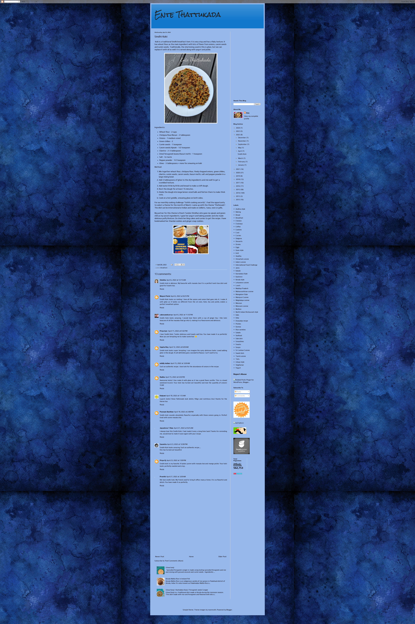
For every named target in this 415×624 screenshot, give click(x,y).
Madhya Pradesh (242, 288)
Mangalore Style (242, 294)
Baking (238, 212)
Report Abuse (240, 374)
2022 (238, 135)
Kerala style (240, 280)
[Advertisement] (191, 537)
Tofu (237, 359)
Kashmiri (239, 277)
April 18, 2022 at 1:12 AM (176, 396)
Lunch (238, 285)
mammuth (212, 610)
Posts (238, 392)
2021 (238, 169)
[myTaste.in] (238, 423)
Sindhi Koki (242, 154)
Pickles (238, 324)
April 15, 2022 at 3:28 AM (180, 363)
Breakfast (163, 268)
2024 (238, 128)
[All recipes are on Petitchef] (239, 433)
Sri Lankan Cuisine (243, 350)
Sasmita (163, 444)
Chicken (239, 221)
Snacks (238, 344)
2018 (238, 179)
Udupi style (240, 362)
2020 (238, 173)
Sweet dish (240, 353)
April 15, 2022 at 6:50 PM (175, 377)
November (242, 141)
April (240, 151)
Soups (238, 347)
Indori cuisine (241, 262)
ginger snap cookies (194, 221)
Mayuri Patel (165, 296)
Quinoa (238, 327)
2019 (238, 176)
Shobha (163, 280)
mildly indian (165, 363)
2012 (238, 200)
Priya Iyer (164, 331)
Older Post (222, 557)
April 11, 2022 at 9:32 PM (177, 331)
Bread (238, 215)
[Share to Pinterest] (184, 265)
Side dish (239, 338)
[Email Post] (171, 264)
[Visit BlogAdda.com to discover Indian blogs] (237, 474)
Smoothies (240, 341)
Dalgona (239, 238)
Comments (240, 396)
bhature (170, 218)
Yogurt (238, 368)
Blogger (229, 610)
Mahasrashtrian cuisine (244, 291)
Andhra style (240, 209)
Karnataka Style (241, 274)
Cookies (239, 230)
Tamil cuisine (241, 356)
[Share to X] (180, 265)
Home (191, 557)
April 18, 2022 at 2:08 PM (183, 412)
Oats (237, 315)
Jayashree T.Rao (166, 428)
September (242, 144)
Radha (162, 377)
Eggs (237, 247)
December (242, 138)
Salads (238, 333)
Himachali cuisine (242, 259)
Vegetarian (240, 365)
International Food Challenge (246, 265)
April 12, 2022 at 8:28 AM (178, 347)
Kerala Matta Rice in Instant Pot (178, 579)
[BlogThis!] (177, 265)
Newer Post (159, 557)
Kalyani (163, 396)
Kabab (238, 271)
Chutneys (239, 224)
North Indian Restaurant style (247, 312)
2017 (238, 183)
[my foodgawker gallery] (241, 454)
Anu (247, 113)
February (241, 162)
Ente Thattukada (188, 14)
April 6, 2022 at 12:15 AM (176, 280)
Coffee (238, 227)
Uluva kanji (170, 567)
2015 (238, 189)
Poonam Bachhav (167, 412)
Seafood (239, 335)
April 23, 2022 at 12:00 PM (177, 444)
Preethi (163, 477)
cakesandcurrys (166, 315)
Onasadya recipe (242, 321)
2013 (238, 196)
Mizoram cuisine (242, 306)
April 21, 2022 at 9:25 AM (183, 428)
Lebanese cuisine (242, 283)
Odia (237, 318)
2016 (238, 186)
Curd (237, 233)
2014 (238, 193)
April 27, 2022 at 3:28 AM (176, 477)
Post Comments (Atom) (174, 561)
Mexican (239, 303)
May (240, 148)
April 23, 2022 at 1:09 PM (176, 460)
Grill (237, 253)
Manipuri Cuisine (242, 297)
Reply (162, 289)
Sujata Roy (164, 347)
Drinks (238, 244)
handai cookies (176, 221)
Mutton (238, 309)
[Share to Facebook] (182, 265)
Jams (237, 268)
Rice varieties (241, 330)
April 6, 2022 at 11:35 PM (183, 315)
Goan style (239, 250)
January (241, 165)
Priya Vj (163, 460)
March (240, 158)
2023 (238, 131)
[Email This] (175, 265)
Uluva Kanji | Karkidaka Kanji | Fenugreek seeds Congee (187, 590)
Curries (238, 235)
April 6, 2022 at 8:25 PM (180, 296)
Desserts (239, 241)
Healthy (238, 256)
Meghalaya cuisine (242, 300)
